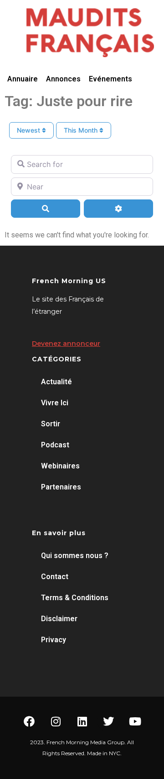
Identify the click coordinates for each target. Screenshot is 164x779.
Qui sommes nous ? (74, 555)
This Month (81, 130)
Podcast (55, 445)
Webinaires (60, 466)
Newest (29, 130)
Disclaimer (59, 618)
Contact (54, 576)
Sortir (50, 423)
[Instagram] (56, 721)
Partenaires (61, 487)
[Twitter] (108, 721)
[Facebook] (29, 721)
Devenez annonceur (66, 343)
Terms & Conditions (74, 597)
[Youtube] (135, 721)
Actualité (56, 381)
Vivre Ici (54, 402)
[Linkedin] (82, 721)
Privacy (53, 639)
